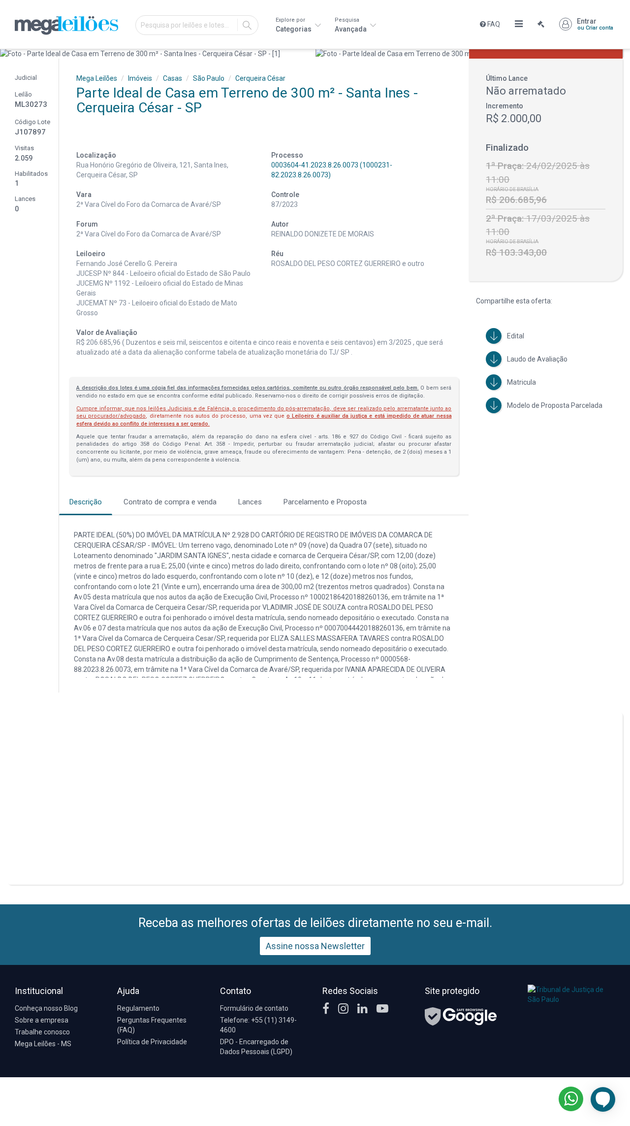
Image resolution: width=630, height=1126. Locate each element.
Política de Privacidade (152, 1042)
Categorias (294, 25)
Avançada (351, 25)
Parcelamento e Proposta (325, 501)
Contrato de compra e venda (170, 501)
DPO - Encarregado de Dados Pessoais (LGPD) (256, 1047)
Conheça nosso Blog (46, 1008)
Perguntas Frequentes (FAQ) (152, 1025)
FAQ (493, 24)
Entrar (595, 24)
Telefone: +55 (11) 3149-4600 (258, 1025)
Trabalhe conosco (42, 1032)
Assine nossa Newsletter (315, 946)
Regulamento (138, 1008)
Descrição (85, 501)
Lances (250, 501)
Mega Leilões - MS (43, 1044)
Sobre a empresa (41, 1020)
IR (247, 25)
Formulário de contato (254, 1008)
